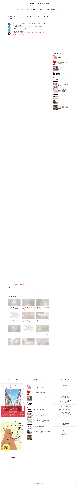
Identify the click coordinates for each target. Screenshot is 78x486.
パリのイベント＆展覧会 (65, 413)
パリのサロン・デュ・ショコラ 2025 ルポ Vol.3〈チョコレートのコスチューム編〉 (28, 308)
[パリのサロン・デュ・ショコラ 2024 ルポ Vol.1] (28, 328)
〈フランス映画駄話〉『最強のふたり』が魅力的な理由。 (63, 102)
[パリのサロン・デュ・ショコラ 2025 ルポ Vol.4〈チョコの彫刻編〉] (14, 302)
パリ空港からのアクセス (65, 398)
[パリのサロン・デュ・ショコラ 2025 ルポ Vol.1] (14, 315)
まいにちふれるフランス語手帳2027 (63, 63)
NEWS (21, 9)
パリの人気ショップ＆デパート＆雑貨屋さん (65, 414)
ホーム (65, 428)
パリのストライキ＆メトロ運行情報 (65, 400)
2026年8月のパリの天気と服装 (63, 74)
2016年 (20, 34)
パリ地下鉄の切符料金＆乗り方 (65, 397)
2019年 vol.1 (16, 32)
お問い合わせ (65, 430)
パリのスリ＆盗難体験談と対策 (65, 402)
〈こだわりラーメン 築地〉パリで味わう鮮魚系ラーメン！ (63, 107)
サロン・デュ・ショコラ (35, 23)
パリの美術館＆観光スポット (65, 412)
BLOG (59, 9)
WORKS (53, 9)
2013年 (31, 34)
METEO (47, 9)
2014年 (27, 34)
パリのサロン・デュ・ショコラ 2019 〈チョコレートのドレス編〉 (28, 18)
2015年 (23, 34)
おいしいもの (17, 284)
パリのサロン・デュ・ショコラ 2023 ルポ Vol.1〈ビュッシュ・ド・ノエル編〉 (28, 347)
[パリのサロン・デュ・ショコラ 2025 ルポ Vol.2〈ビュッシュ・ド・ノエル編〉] (42, 302)
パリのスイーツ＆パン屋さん (65, 410)
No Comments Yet (14, 287)
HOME (17, 9)
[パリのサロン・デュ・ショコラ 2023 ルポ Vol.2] (14, 341)
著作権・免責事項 (65, 434)
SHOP (27, 9)
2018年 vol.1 (22, 32)
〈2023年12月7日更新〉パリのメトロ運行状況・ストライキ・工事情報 (63, 90)
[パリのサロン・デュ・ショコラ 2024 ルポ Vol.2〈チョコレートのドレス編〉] (14, 328)
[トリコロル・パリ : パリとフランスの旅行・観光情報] (39, 4)
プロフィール (65, 429)
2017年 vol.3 (15, 34)
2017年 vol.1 (38, 32)
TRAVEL (41, 9)
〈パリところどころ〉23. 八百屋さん (62, 57)
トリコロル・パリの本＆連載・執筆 (65, 431)
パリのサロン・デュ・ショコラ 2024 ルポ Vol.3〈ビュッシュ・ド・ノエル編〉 (42, 321)
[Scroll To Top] (75, 483)
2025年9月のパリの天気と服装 (63, 80)
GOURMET (33, 9)
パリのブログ (65, 433)
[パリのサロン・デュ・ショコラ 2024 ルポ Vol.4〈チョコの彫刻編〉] (28, 315)
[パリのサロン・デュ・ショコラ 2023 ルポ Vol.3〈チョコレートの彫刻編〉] (42, 328)
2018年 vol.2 (27, 32)
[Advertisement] (31, 45)
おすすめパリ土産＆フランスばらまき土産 (65, 416)
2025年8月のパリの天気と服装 (63, 96)
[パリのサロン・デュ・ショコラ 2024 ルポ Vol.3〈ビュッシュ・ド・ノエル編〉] (42, 315)
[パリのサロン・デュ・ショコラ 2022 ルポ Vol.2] (42, 341)
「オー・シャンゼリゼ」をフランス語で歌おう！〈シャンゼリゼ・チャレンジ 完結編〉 (63, 68)
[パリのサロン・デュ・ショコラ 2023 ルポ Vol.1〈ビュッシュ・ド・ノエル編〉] (28, 341)
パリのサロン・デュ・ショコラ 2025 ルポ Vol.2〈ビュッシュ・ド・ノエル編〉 (42, 308)
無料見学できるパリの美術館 (65, 401)
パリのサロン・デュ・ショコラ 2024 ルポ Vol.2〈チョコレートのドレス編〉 (14, 334)
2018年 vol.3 (33, 32)
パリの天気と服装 (65, 396)
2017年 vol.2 (43, 32)
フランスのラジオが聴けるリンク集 (63, 85)
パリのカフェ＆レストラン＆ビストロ (65, 409)
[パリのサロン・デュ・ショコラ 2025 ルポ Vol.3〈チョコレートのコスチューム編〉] (28, 302)
